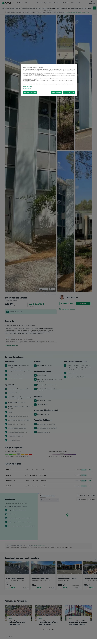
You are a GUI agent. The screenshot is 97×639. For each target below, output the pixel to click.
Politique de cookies (27, 86)
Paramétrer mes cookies (30, 92)
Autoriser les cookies (69, 92)
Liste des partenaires (27, 88)
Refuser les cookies (56, 92)
